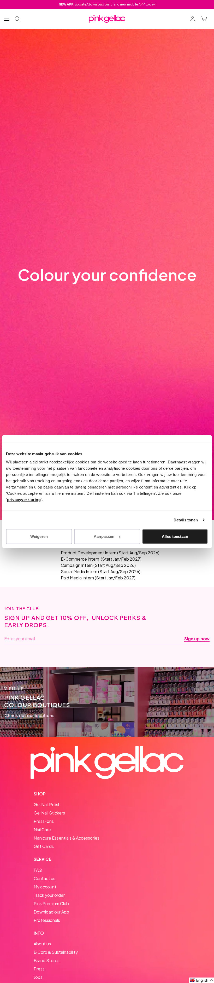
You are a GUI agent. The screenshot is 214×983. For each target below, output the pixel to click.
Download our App (51, 912)
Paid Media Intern (77, 577)
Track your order (49, 895)
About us (42, 943)
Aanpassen (104, 536)
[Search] (17, 19)
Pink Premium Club (51, 903)
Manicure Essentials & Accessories (66, 838)
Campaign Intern (77, 565)
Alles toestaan (175, 536)
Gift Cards (44, 846)
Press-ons (44, 821)
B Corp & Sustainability (56, 952)
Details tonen (186, 519)
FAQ (38, 870)
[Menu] (6, 19)
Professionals (47, 920)
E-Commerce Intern (80, 559)
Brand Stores (47, 960)
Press (39, 969)
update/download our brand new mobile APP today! (107, 4)
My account (45, 886)
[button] (201, 980)
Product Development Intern (88, 552)
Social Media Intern (79, 571)
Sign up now (197, 638)
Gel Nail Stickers (49, 813)
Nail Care (42, 829)
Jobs (38, 977)
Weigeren (39, 536)
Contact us (44, 878)
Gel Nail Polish (47, 804)
